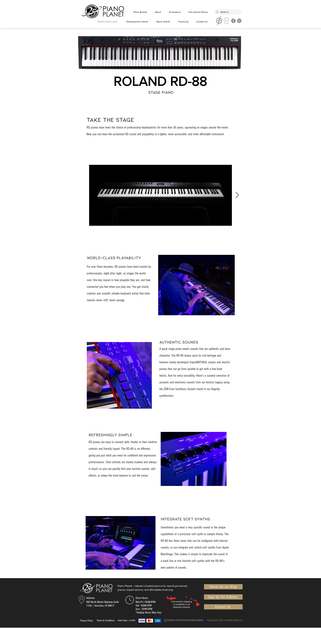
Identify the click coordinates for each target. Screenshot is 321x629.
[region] (227, 21)
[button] (223, 597)
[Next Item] (237, 195)
